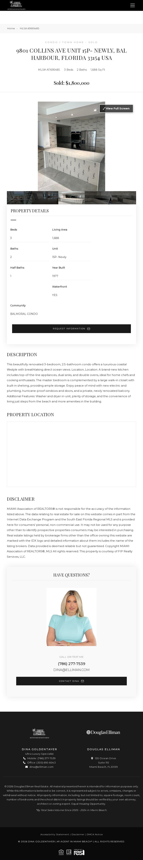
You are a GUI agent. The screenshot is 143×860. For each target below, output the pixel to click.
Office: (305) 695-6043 (41, 762)
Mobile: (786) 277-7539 (41, 758)
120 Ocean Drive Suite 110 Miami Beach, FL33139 (103, 762)
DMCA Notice (95, 834)
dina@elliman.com (71, 670)
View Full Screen (117, 108)
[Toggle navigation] (132, 5)
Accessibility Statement (54, 834)
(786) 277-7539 (71, 663)
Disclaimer (78, 834)
